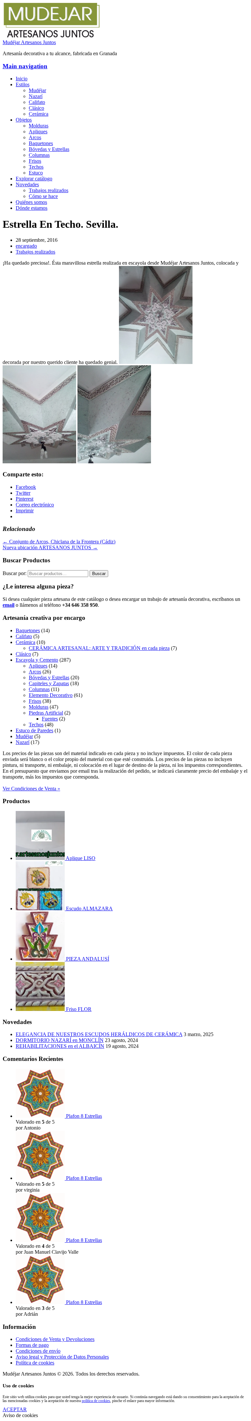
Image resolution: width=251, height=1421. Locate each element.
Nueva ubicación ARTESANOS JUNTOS (50, 547)
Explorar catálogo (34, 178)
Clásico (36, 108)
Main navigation (25, 66)
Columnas (39, 155)
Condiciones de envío (38, 1351)
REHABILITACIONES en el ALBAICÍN (60, 1046)
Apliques (38, 131)
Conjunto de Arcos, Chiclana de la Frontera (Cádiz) (59, 541)
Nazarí (35, 96)
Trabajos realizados (48, 190)
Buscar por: (14, 573)
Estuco (36, 172)
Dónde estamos (31, 208)
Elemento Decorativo (51, 695)
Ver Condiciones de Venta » (31, 788)
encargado (26, 246)
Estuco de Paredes (34, 730)
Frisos (35, 161)
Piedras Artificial (46, 713)
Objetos (24, 120)
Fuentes (50, 718)
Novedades (27, 184)
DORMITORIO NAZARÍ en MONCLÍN (60, 1040)
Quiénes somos (31, 202)
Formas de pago (32, 1345)
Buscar (99, 573)
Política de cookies (35, 1362)
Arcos (35, 137)
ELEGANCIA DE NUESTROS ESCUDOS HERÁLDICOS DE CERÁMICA (99, 1034)
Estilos (22, 84)
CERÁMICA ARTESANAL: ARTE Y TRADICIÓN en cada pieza (99, 648)
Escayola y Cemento (37, 660)
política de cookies (96, 1400)
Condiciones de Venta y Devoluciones (55, 1339)
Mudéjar (37, 90)
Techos (36, 167)
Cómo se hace (43, 196)
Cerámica (38, 114)
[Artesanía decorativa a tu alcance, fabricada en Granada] (52, 36)
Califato (37, 102)
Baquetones (41, 143)
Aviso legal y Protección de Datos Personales (62, 1357)
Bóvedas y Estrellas (49, 149)
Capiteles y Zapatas (49, 683)
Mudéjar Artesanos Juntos (29, 42)
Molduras (38, 125)
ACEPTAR (15, 1409)
